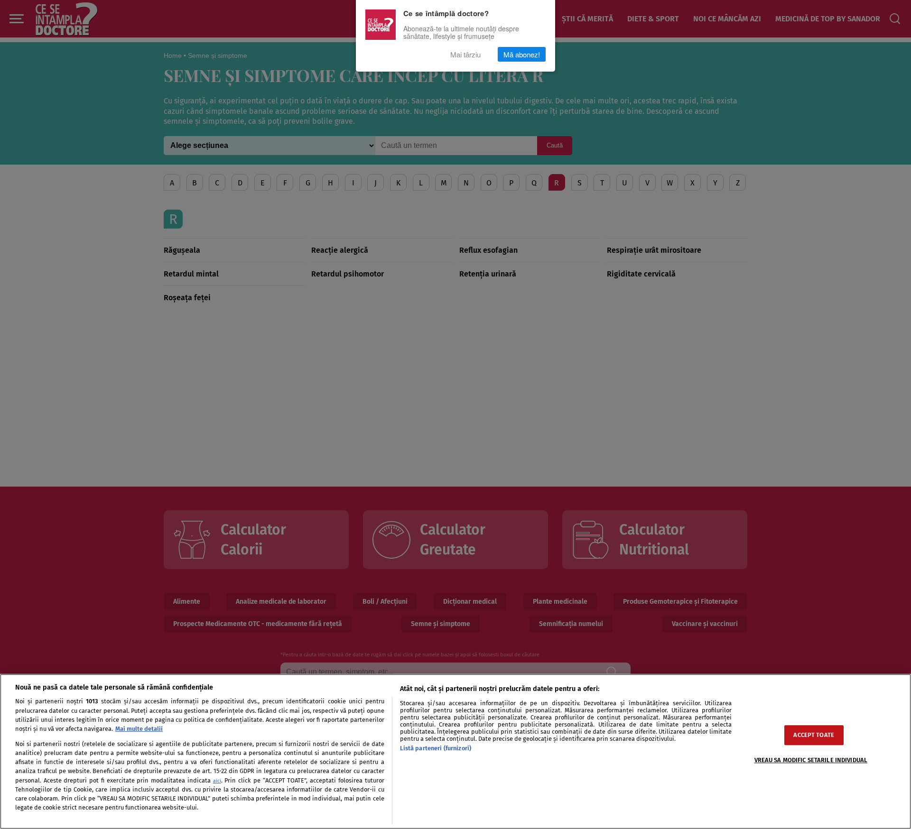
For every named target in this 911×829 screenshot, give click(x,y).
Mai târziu (465, 54)
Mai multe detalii (139, 728)
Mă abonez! (521, 54)
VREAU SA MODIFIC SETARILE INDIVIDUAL (811, 760)
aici (217, 781)
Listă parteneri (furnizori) (435, 748)
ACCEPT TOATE (813, 735)
